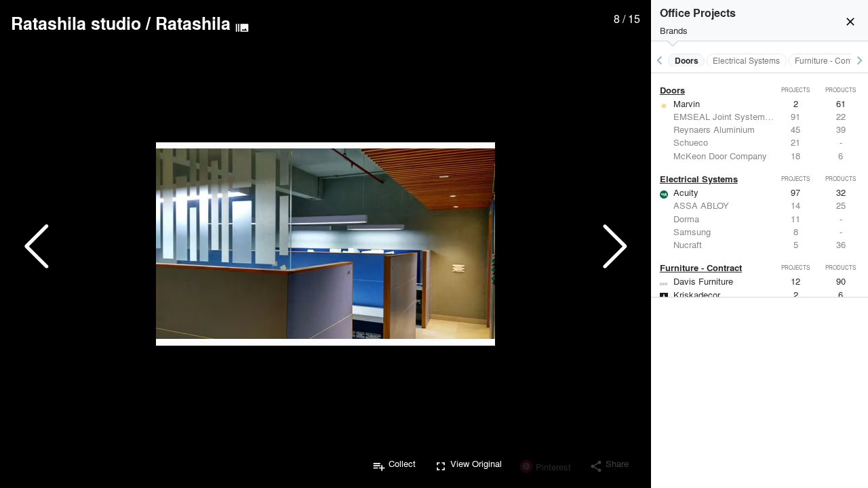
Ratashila (193, 23)
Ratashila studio (76, 23)
